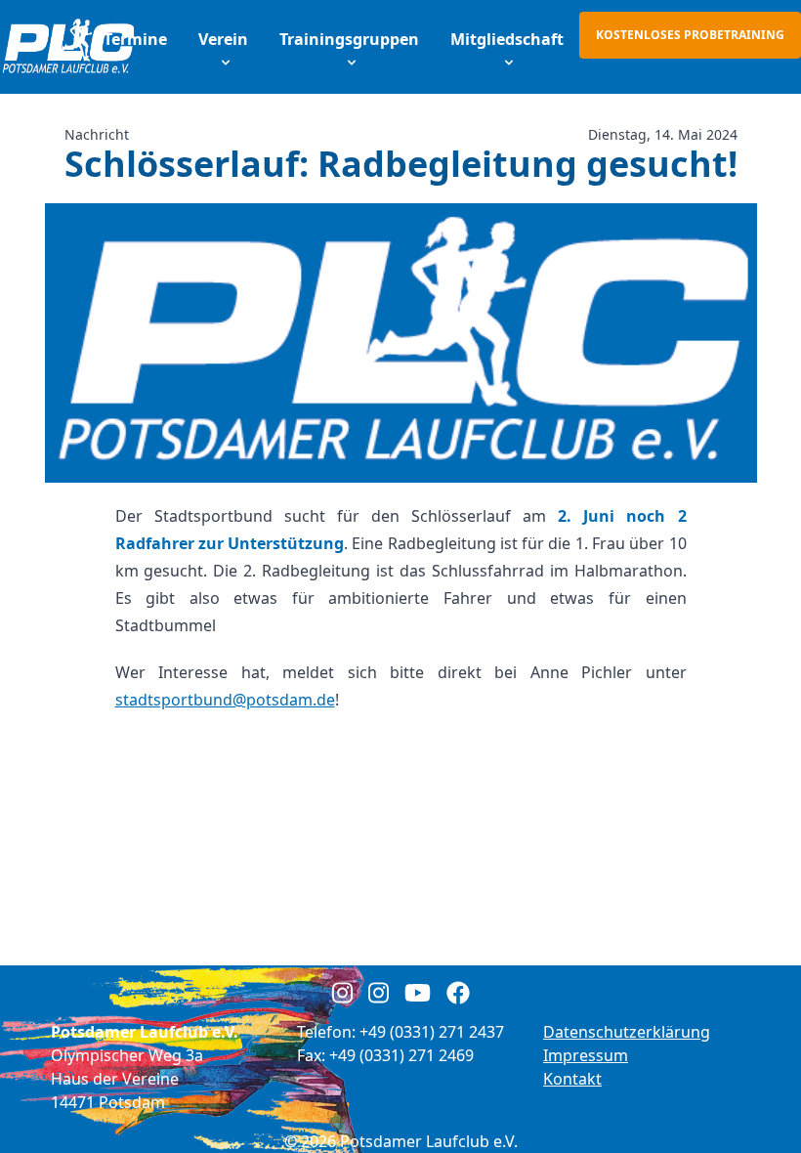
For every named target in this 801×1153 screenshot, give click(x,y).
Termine (135, 39)
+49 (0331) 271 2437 (431, 1032)
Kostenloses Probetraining (690, 34)
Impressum (585, 1055)
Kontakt (572, 1078)
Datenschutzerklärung (626, 1032)
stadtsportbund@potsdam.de (225, 699)
